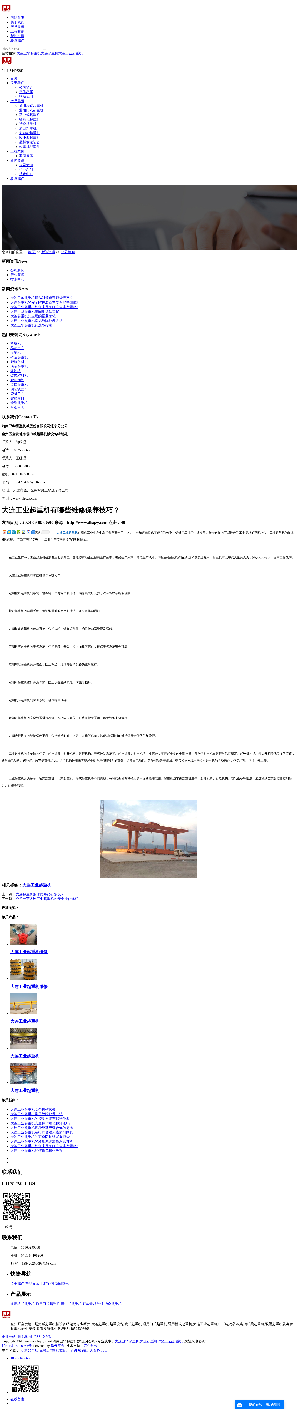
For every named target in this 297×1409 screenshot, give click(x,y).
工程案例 (17, 31)
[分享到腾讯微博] (13, 532)
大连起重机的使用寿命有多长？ (40, 894)
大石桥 (95, 1350)
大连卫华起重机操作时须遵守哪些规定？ (41, 298)
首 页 (32, 252)
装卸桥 (15, 371)
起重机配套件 (29, 147)
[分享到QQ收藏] (23, 532)
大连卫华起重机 (29, 53)
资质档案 (26, 92)
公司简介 (26, 87)
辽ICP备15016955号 (17, 1346)
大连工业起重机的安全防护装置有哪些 (40, 1137)
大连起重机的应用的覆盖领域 (33, 316)
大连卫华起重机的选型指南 (31, 325)
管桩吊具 (17, 394)
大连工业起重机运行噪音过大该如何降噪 (41, 1132)
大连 (23, 1350)
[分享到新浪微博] (4, 532)
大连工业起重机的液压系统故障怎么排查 (41, 1141)
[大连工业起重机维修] (23, 944)
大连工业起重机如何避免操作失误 (36, 1150)
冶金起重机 (28, 124)
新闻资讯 (17, 36)
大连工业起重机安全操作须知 (33, 1109)
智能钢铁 (17, 380)
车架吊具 (17, 407)
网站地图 (25, 1337)
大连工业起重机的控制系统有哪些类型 (40, 1118)
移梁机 (15, 343)
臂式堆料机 (19, 375)
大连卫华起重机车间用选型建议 (34, 311)
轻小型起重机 (29, 137)
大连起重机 (49, 53)
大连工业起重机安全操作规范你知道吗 (40, 1123)
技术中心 (26, 174)
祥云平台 (58, 1346)
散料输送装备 (29, 142)
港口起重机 (28, 128)
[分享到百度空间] (18, 532)
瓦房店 (44, 1350)
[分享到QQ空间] (9, 532)
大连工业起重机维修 (29, 951)
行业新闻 (26, 169)
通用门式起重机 (31, 110)
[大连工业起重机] (23, 1013)
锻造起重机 (19, 403)
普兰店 (33, 1350)
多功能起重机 (29, 133)
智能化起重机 (29, 119)
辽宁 (69, 1350)
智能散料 (17, 362)
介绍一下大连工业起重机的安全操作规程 (47, 899)
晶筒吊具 (17, 348)
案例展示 (26, 156)
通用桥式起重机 (31, 105)
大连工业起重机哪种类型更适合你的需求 (41, 1128)
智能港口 (17, 398)
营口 (104, 1350)
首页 (13, 78)
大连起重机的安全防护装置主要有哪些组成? (44, 302)
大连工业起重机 (70, 53)
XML (47, 1337)
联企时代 (91, 1346)
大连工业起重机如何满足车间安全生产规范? (44, 307)
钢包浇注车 (19, 389)
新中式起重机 (29, 115)
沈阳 (61, 1350)
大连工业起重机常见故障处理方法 (36, 321)
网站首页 (17, 18)
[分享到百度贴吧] (28, 532)
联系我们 (17, 40)
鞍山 (85, 1350)
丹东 (77, 1350)
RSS (37, 1337)
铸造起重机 (19, 357)
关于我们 (17, 22)
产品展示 (17, 27)
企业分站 (9, 1337)
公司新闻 (26, 165)
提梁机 (15, 352)
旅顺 (53, 1350)
